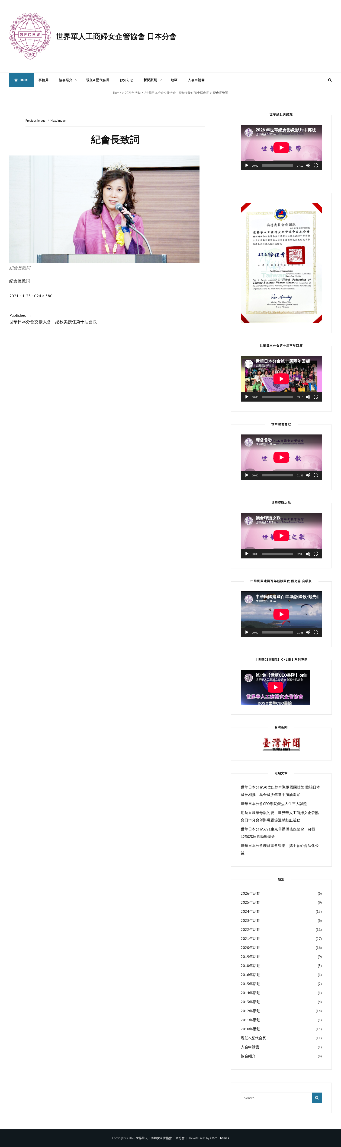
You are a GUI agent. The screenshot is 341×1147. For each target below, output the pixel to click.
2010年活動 (250, 1029)
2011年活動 (250, 1019)
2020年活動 (250, 947)
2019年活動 (250, 956)
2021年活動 (133, 93)
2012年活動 (250, 1010)
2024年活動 (250, 911)
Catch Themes (219, 1138)
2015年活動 (250, 983)
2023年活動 (250, 920)
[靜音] (308, 165)
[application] (281, 147)
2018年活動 (250, 965)
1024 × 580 (42, 295)
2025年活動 (250, 902)
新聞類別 (150, 80)
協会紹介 (66, 80)
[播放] (246, 165)
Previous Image (35, 121)
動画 (174, 80)
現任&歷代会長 (97, 80)
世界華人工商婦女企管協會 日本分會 (116, 36)
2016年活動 (250, 974)
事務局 (44, 80)
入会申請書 (196, 80)
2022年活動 (250, 929)
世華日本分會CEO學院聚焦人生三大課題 (274, 803)
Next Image (58, 121)
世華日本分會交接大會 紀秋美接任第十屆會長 (177, 93)
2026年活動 (250, 893)
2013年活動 (250, 1001)
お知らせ (126, 80)
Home (24, 80)
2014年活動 (250, 992)
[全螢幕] (315, 165)
